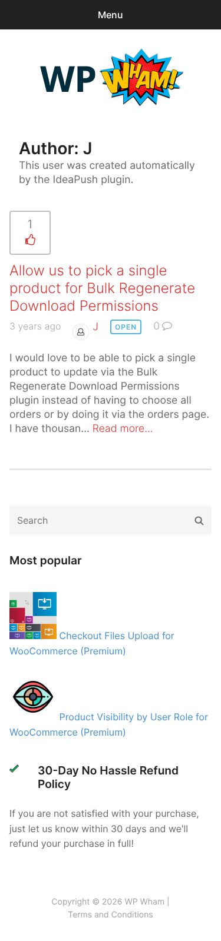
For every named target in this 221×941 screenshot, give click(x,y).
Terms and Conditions (110, 915)
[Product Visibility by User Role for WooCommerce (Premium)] (34, 717)
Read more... (123, 429)
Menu (110, 15)
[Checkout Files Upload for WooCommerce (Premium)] (34, 635)
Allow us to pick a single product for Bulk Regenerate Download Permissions (102, 288)
